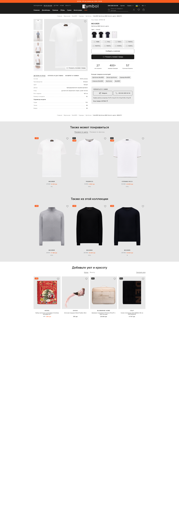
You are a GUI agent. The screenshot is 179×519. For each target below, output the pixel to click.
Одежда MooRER (125, 77)
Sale (85, 10)
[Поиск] (109, 10)
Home (62, 5)
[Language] (137, 6)
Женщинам (38, 5)
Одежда (55, 10)
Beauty (68, 5)
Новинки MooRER (97, 81)
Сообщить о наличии (113, 51)
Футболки (109, 81)
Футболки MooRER (98, 77)
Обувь (62, 10)
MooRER (95, 24)
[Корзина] (143, 10)
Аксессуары (78, 10)
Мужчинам (48, 5)
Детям (56, 5)
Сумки (69, 10)
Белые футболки (112, 77)
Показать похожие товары (77, 68)
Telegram (104, 93)
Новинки (37, 10)
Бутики (123, 6)
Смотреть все (140, 272)
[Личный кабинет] (134, 10)
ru (143, 6)
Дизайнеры (46, 10)
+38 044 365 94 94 (124, 93)
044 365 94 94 (113, 6)
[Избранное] (139, 10)
